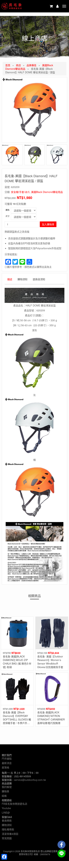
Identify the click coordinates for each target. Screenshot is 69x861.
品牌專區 (31, 65)
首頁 (7, 65)
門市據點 (7, 758)
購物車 (5, 791)
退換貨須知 (39, 279)
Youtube (6, 808)
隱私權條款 (8, 829)
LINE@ (6, 812)
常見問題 (7, 838)
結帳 (4, 795)
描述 (9, 279)
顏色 (8, 210)
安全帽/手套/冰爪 (20, 192)
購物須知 (22, 279)
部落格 (5, 767)
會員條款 (7, 820)
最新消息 (7, 763)
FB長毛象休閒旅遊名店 (14, 803)
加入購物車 (48, 224)
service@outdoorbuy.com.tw (30, 780)
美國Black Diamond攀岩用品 (47, 192)
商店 (18, 65)
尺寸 (8, 216)
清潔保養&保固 (10, 834)
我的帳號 (7, 787)
